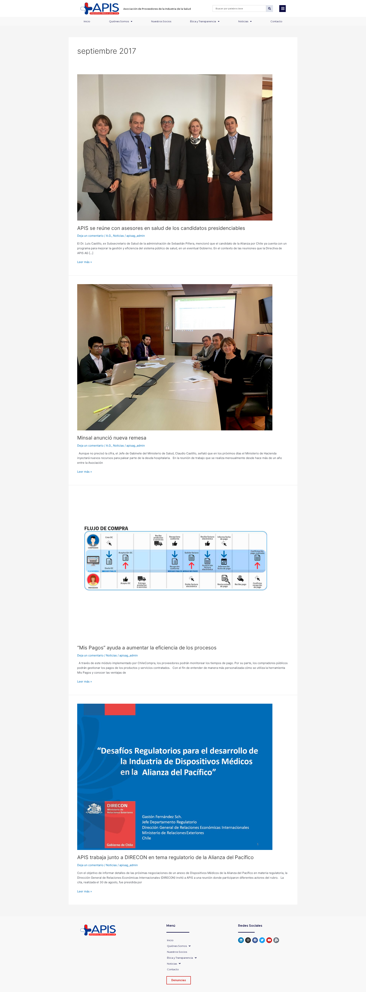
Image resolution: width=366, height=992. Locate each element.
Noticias (243, 21)
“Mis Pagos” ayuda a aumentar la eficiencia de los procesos (147, 648)
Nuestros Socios (161, 21)
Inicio (87, 21)
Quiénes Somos (119, 21)
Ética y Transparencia (203, 21)
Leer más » (84, 262)
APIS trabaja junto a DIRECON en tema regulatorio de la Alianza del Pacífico (165, 857)
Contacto (276, 21)
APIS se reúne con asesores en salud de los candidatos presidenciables (161, 228)
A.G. (109, 235)
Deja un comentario (90, 235)
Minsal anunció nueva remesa (111, 438)
